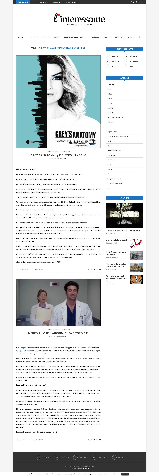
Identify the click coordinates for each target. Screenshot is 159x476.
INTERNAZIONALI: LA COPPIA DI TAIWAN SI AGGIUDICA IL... (60, 2)
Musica (110, 146)
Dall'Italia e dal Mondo (115, 117)
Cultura (46, 37)
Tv (69, 151)
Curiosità (111, 113)
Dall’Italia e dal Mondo (74, 37)
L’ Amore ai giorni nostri (116, 240)
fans (21, 184)
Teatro (110, 169)
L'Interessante (61, 158)
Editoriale (94, 37)
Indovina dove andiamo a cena (118, 136)
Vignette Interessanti (113, 37)
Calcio (110, 94)
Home (20, 37)
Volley (110, 188)
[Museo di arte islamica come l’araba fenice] (136, 264)
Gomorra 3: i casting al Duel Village (123, 230)
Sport (56, 37)
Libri (109, 141)
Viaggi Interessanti (114, 179)
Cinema (110, 99)
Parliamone (33, 37)
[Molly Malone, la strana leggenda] (136, 252)
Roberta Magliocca (61, 336)
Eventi (110, 127)
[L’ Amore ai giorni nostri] (136, 240)
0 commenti (39, 270)
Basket (110, 89)
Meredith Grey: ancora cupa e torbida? (58, 333)
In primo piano (60, 151)
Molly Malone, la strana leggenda (116, 253)
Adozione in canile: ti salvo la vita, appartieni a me (116, 278)
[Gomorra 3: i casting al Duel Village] (124, 204)
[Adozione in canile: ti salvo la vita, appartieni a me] (136, 276)
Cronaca (110, 103)
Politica (110, 160)
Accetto (125, 474)
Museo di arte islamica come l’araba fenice (116, 265)
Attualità (111, 84)
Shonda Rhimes (44, 377)
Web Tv (131, 37)
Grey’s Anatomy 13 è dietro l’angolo (58, 155)
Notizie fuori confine (114, 150)
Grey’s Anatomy (23, 351)
